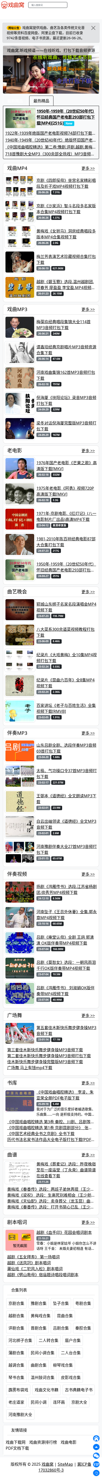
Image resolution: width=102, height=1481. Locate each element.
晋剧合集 (39, 1328)
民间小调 (39, 1402)
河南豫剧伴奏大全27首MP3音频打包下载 (66, 849)
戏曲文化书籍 (46, 1390)
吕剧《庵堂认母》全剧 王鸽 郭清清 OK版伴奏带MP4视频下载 (65, 940)
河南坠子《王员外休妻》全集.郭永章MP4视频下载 (66, 914)
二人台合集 (71, 1352)
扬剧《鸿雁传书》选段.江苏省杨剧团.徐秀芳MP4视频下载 (66, 889)
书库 (12, 1082)
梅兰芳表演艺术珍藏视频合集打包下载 (66, 259)
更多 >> (88, 168)
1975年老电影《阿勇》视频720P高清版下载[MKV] (65, 491)
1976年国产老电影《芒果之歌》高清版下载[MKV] (66, 465)
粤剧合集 (83, 1303)
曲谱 (12, 1154)
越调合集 (16, 1365)
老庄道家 (16, 1402)
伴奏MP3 (83, 14)
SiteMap (65, 1464)
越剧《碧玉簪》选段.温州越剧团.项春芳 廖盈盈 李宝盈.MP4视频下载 (65, 285)
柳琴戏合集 (63, 1365)
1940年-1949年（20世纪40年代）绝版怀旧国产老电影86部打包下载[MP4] (51, 140)
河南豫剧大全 (20, 1414)
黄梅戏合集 (41, 1315)
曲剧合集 (39, 1365)
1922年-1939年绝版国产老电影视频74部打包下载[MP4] (48, 133)
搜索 (72, 4)
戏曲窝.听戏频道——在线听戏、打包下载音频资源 (51, 50)
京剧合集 (16, 1303)
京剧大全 (79, 1402)
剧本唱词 (17, 1222)
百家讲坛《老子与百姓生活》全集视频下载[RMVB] (66, 708)
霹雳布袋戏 (18, 1390)
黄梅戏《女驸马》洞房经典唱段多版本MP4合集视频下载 (66, 234)
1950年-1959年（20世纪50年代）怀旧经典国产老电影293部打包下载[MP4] (66, 567)
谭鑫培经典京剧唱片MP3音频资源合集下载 (66, 350)
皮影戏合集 (71, 1377)
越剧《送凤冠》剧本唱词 (29, 1263)
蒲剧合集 (16, 1352)
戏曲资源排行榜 (43, 1442)
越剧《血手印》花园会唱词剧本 (64, 1232)
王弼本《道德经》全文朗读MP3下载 (66, 798)
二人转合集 (48, 1340)
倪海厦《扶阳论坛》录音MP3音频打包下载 (66, 400)
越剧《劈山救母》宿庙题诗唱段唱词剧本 (42, 1274)
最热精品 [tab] (41, 101)
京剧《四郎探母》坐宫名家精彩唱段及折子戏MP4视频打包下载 (66, 183)
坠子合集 (61, 1303)
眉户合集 (73, 1340)
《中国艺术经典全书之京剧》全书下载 (41, 1133)
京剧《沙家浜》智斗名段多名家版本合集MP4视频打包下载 (66, 208)
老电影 (46, 14)
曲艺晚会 (64, 14)
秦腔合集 (83, 1328)
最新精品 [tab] (15, 101)
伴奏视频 (17, 874)
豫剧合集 (39, 1303)
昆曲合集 (65, 1315)
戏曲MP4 (9, 14)
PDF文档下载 (17, 1448)
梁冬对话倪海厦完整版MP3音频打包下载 (66, 426)
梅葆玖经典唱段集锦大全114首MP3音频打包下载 (63, 324)
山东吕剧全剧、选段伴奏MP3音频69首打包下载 (66, 748)
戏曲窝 (47, 1464)
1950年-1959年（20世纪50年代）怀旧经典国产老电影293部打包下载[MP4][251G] (66, 117)
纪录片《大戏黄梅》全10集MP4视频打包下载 (66, 657)
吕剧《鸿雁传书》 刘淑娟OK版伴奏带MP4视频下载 (65, 990)
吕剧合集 (61, 1328)
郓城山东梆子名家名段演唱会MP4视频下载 (66, 607)
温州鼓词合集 (42, 1377)
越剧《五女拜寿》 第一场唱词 (33, 1257)
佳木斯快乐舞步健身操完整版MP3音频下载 (45, 1061)
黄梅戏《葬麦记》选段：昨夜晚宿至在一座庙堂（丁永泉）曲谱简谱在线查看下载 (66, 1170)
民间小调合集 (42, 1352)
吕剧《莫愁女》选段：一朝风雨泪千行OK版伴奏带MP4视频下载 (66, 965)
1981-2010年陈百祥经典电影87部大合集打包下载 (66, 542)
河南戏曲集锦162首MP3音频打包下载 (65, 375)
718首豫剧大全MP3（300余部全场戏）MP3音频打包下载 (50, 154)
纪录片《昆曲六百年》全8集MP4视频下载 (65, 683)
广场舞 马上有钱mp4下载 (29, 1067)
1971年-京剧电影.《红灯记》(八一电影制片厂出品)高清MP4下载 (66, 516)
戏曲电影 (68, 1442)
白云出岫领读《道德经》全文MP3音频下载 (66, 824)
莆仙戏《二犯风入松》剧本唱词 (35, 1268)
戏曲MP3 (29, 14)
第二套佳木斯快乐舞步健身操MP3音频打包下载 (49, 1055)
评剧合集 (16, 1328)
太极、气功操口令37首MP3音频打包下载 (66, 773)
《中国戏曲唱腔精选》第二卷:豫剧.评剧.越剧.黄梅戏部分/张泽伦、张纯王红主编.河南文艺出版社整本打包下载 (50, 147)
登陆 (97, 5)
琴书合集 (16, 1377)
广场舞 (14, 1015)
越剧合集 (16, 1315)
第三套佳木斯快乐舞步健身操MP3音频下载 (45, 1050)
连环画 (59, 1402)
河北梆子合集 (20, 1340)
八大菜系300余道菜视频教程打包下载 (65, 632)
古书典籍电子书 (79, 1390)
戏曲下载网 (16, 1442)
